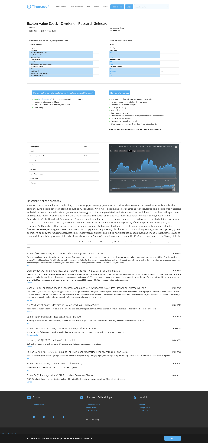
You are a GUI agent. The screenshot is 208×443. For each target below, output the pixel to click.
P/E (111, 69)
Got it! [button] (172, 438)
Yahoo (29, 265)
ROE (111, 64)
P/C (111, 52)
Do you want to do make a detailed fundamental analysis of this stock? (63, 93)
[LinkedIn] (64, 417)
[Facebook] (34, 417)
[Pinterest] (54, 417)
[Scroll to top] (203, 438)
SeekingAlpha (32, 335)
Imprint (142, 404)
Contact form (38, 404)
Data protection (145, 407)
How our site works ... (119, 93)
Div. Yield (113, 71)
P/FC (111, 57)
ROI (111, 62)
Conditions (143, 410)
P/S (111, 76)
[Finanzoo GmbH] (38, 6)
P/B (111, 73)
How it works (91, 407)
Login (129, 6)
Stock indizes (91, 410)
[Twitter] (44, 417)
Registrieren (117, 6)
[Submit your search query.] (167, 6)
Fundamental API (45, 99)
